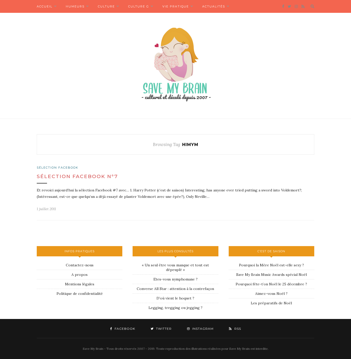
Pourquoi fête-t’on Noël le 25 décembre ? (271, 284)
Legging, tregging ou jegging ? (175, 307)
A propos (79, 274)
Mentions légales (79, 284)
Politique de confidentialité (80, 293)
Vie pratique (175, 6)
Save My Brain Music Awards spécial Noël (271, 274)
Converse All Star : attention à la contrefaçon (175, 288)
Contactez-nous (80, 265)
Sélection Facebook (57, 167)
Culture (106, 6)
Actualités (213, 6)
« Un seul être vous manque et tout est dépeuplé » (175, 267)
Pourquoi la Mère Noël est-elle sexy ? (271, 265)
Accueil (44, 6)
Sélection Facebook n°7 (77, 176)
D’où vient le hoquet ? (175, 298)
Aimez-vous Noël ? (271, 293)
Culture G (138, 6)
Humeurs (75, 6)
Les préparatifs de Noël (271, 303)
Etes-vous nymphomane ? (175, 279)
